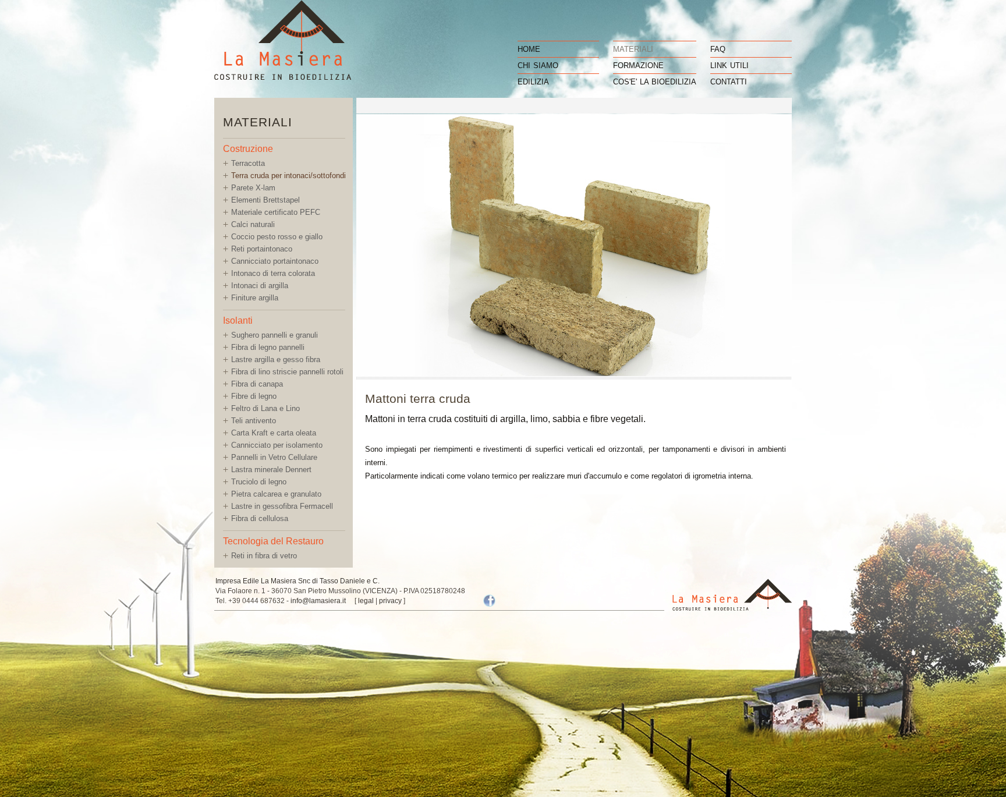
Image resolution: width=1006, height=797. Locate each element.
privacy (390, 601)
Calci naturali (253, 224)
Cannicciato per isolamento (277, 445)
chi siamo (538, 65)
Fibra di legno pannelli (267, 347)
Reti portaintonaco (261, 249)
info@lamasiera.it (318, 601)
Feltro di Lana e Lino (265, 408)
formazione (638, 65)
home (529, 49)
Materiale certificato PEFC (275, 212)
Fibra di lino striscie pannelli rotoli (287, 371)
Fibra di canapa (257, 384)
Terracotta (248, 163)
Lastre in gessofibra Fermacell (282, 506)
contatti (728, 81)
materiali (633, 49)
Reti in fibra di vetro (264, 555)
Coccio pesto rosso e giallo (277, 236)
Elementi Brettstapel (265, 200)
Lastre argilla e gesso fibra (275, 359)
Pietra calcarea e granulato (276, 494)
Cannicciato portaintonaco (274, 261)
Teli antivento (253, 420)
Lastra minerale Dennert (271, 469)
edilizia (533, 81)
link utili (729, 65)
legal (366, 601)
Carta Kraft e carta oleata (273, 432)
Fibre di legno (254, 396)
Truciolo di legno (258, 481)
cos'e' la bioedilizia (654, 81)
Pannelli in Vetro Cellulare (274, 457)
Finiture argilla (254, 297)
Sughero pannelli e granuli (274, 335)
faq (717, 49)
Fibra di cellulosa (259, 518)
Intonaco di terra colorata (273, 273)
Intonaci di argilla (259, 285)
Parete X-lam (253, 187)
